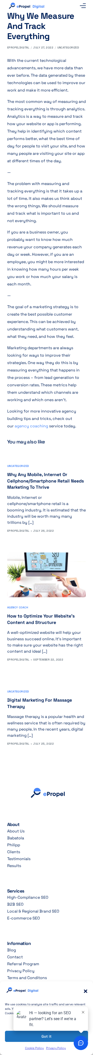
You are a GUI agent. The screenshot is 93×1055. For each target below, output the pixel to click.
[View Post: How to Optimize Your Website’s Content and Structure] (46, 574)
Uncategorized (68, 47)
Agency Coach (17, 607)
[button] (85, 991)
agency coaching (31, 426)
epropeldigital (18, 47)
